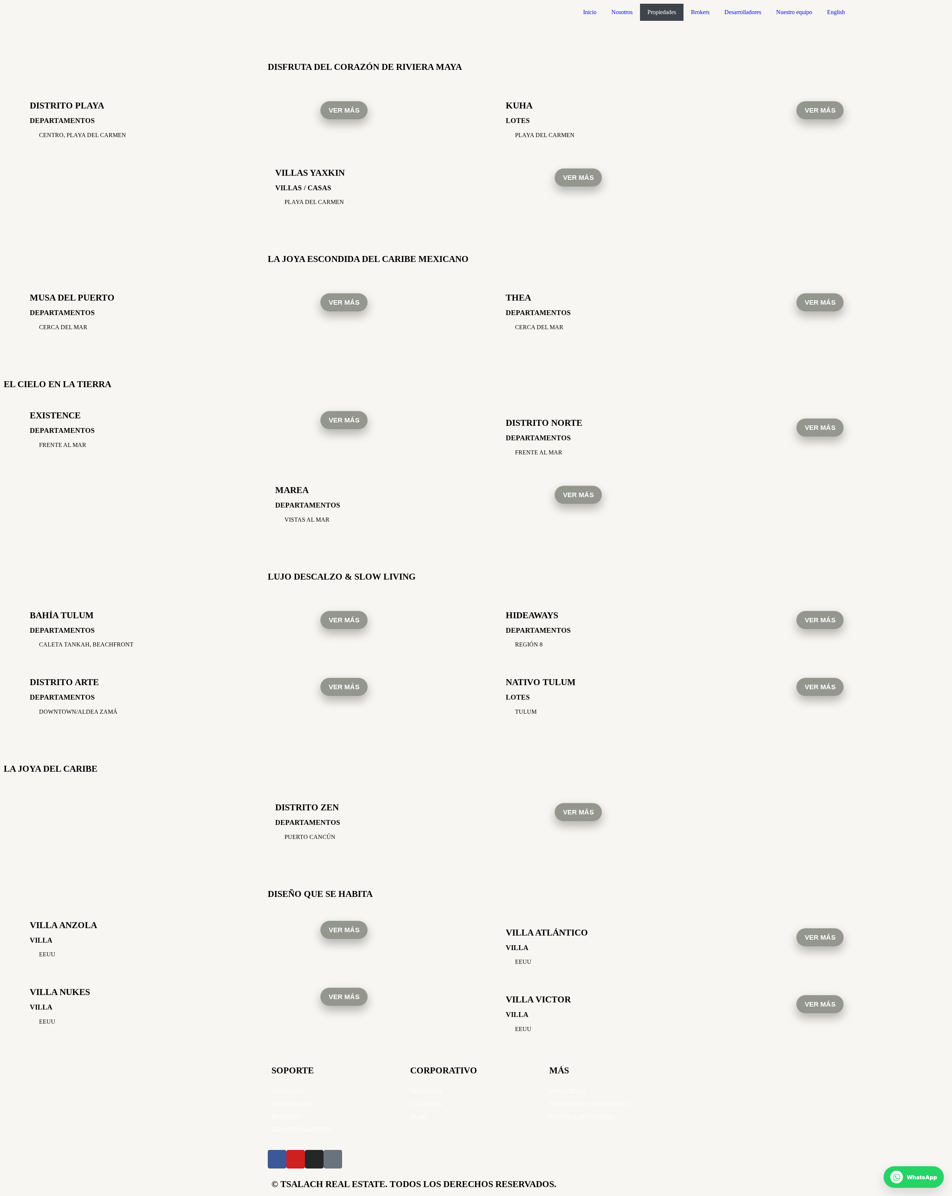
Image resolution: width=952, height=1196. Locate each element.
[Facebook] (277, 1159)
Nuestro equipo (794, 12)
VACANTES (426, 1104)
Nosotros (622, 12)
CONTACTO (288, 1091)
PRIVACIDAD (567, 1091)
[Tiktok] (333, 1159)
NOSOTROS (426, 1091)
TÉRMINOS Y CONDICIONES (588, 1104)
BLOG (418, 1117)
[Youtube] (295, 1159)
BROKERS (285, 1117)
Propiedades (661, 12)
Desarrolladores (742, 12)
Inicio (589, 12)
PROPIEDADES (292, 1104)
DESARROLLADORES (301, 1129)
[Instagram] (314, 1159)
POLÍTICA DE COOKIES (581, 1117)
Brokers (700, 12)
